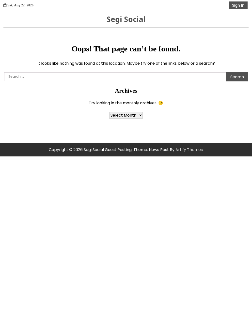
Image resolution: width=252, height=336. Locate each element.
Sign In (238, 5)
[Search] (224, 5)
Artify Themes (189, 150)
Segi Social (126, 19)
